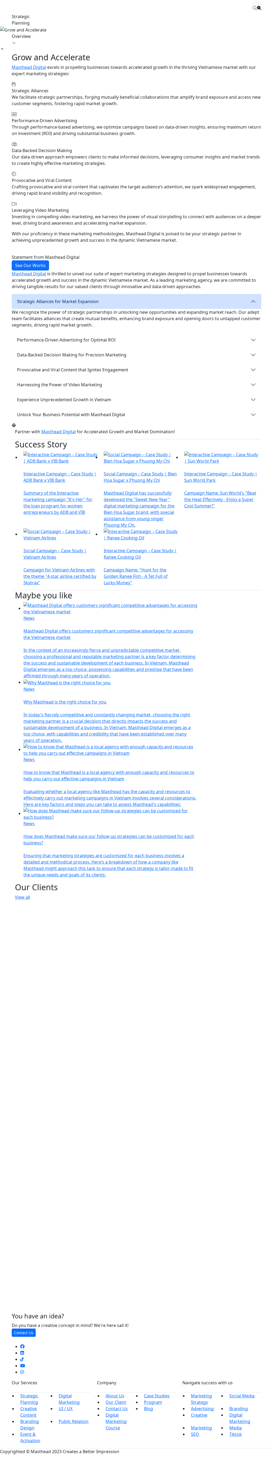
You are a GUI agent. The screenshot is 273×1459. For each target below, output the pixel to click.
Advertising (202, 1409)
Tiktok (235, 1434)
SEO (195, 1434)
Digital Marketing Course (116, 1421)
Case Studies (157, 1396)
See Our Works (30, 265)
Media (235, 1428)
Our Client (116, 1402)
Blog (148, 1409)
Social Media (242, 1396)
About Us (115, 1396)
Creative (199, 1415)
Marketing (201, 1428)
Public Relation (74, 1421)
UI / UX (66, 1409)
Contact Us (23, 1332)
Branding (238, 1409)
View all (22, 897)
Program (153, 1402)
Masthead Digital (29, 67)
